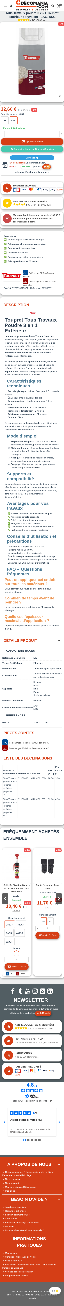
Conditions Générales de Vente (20, 1257)
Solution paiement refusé (17, 1214)
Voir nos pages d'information (19, 1271)
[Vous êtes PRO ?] (3, 1261)
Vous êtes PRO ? (13, 1260)
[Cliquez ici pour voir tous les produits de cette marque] (12, 275)
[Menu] (5, 6)
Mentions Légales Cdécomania (20, 1187)
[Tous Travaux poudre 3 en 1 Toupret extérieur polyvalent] (60, 96)
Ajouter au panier (18, 967)
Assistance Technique (15, 1207)
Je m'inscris (45, 1013)
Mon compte (11, 1253)
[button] (59, 898)
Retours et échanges (15, 1211)
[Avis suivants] (59, 1122)
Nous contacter (12, 1179)
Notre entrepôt (12, 1183)
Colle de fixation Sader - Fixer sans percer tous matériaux (16, 888)
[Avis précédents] (5, 1122)
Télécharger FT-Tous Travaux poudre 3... (38, 275)
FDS (22, 973)
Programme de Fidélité (16, 1275)
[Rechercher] (53, 6)
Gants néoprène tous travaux (47, 887)
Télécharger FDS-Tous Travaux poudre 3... (39, 283)
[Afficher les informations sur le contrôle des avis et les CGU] (50, 1100)
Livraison (31, 157)
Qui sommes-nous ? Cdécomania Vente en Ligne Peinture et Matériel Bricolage (27, 1174)
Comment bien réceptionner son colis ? (24, 1230)
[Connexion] (11, 6)
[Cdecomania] (32, 5)
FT (12, 973)
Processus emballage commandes (22, 1222)
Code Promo (11, 1218)
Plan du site (11, 1191)
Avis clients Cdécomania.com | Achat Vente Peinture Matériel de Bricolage (29, 1266)
